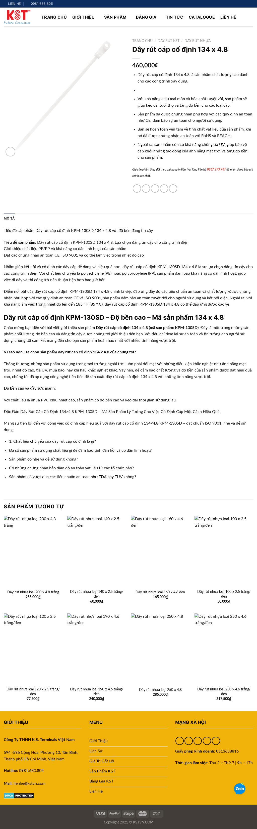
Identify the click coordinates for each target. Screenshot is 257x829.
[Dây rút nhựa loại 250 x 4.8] (160, 648)
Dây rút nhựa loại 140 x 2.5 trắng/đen (96, 594)
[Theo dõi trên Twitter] (241, 4)
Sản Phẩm (115, 17)
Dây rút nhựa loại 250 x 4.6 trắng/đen (223, 691)
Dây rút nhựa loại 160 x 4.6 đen (160, 592)
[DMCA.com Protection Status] (19, 795)
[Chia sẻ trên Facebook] (137, 188)
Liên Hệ (228, 17)
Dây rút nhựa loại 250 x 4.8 (160, 690)
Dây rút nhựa (197, 41)
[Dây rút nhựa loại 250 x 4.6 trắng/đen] (224, 648)
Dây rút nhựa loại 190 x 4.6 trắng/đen (96, 691)
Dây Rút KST (168, 41)
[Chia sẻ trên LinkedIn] (173, 188)
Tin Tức (174, 17)
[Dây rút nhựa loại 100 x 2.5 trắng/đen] (224, 551)
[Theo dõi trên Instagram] (236, 4)
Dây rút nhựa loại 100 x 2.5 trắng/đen (223, 594)
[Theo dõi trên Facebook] (231, 4)
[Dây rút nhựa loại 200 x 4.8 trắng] (33, 551)
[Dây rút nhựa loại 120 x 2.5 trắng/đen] (33, 648)
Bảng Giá (146, 17)
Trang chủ (142, 41)
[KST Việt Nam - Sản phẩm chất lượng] (19, 17)
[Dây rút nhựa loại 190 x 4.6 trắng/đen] (96, 648)
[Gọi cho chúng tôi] (250, 4)
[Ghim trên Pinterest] (164, 188)
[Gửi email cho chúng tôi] (245, 4)
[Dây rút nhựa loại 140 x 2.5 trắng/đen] (96, 551)
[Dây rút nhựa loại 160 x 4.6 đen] (160, 551)
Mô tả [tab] (9, 218)
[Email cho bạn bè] (155, 188)
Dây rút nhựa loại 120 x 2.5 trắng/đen (33, 691)
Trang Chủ (54, 17)
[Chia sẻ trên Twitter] (146, 188)
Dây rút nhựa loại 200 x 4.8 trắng (33, 592)
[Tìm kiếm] (250, 17)
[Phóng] (10, 152)
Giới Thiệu (83, 17)
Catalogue (202, 17)
